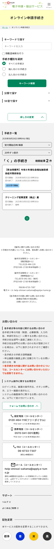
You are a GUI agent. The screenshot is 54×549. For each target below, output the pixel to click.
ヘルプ (5, 502)
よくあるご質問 (9, 508)
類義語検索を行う (14, 53)
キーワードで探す (14, 39)
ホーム (5, 27)
